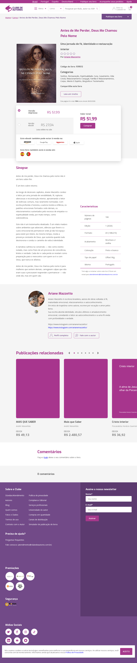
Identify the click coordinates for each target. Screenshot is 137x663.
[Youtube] (17, 640)
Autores (8, 500)
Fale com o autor (88, 335)
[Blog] (25, 640)
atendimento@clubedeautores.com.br (104, 274)
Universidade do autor (38, 510)
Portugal (45, 1)
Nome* (89, 494)
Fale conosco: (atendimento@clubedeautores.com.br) (28, 544)
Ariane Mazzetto (72, 57)
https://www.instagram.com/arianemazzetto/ (67, 327)
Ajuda (129, 1)
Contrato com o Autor (15, 524)
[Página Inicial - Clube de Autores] (14, 9)
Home (8, 17)
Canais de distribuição (38, 519)
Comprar (88, 125)
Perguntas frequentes (14, 540)
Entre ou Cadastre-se (121, 9)
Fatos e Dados (11, 514)
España (55, 1)
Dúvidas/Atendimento (14, 495)
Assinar (92, 518)
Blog (7, 505)
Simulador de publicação (43, 524)
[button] (69, 353)
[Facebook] (17, 632)
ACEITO (126, 651)
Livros (15, 17)
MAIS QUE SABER (26, 422)
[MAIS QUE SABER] (38, 388)
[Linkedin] (8, 640)
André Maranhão (23, 426)
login (46, 457)
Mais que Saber (73, 422)
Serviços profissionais (38, 505)
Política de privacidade (38, 495)
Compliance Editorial (37, 500)
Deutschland (67, 1)
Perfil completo (61, 335)
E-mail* (89, 505)
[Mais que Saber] (86, 388)
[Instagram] (25, 632)
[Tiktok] (34, 632)
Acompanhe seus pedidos (111, 1)
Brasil (34, 1)
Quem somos (11, 510)
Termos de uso (12, 519)
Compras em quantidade (39, 514)
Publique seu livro (88, 1)
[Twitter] (8, 632)
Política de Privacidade (74, 652)
